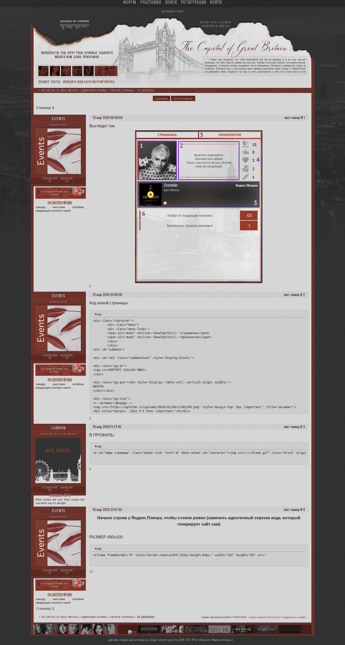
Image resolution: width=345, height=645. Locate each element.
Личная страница (122, 90)
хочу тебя (75, 53)
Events (58, 119)
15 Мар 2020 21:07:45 (107, 509)
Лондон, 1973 (60, 495)
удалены (161, 98)
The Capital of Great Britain (59, 90)
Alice (204, 22)
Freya (224, 26)
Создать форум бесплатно (264, 617)
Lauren (224, 22)
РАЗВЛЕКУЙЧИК (60, 203)
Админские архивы (94, 90)
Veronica (209, 26)
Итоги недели (183, 98)
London (58, 428)
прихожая (91, 57)
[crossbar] (219, 632)
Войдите (70, 82)
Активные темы (173, 10)
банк (77, 57)
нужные (90, 53)
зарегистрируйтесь (99, 82)
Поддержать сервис (294, 617)
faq (63, 53)
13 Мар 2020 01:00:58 (107, 294)
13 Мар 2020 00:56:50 (107, 117)
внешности (50, 53)
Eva (214, 22)
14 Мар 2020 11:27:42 (107, 426)
